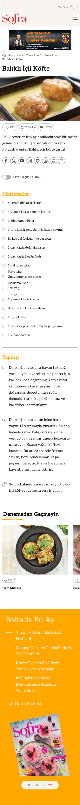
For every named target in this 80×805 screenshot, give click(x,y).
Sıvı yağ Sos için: (13, 291)
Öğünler (7, 55)
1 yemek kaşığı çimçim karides (29, 212)
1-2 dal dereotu (19, 335)
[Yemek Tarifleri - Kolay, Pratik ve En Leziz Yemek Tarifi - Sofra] (15, 19)
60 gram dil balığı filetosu (25, 203)
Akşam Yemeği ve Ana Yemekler (37, 55)
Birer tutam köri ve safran (26, 308)
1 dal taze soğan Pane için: (19, 268)
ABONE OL (37, 785)
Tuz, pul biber (17, 317)
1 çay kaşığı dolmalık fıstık (26, 248)
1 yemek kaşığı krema (23, 299)
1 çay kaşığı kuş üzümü (24, 256)
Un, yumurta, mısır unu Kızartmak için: (24, 280)
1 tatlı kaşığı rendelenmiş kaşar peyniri (35, 230)
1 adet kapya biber (21, 221)
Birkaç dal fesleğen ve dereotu (29, 239)
